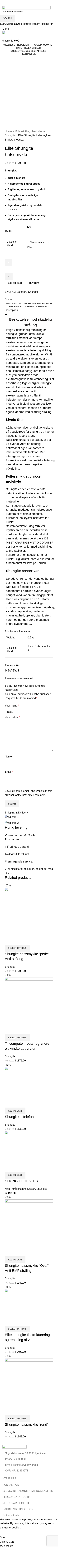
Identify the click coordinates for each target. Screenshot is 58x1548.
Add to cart (15, 283)
